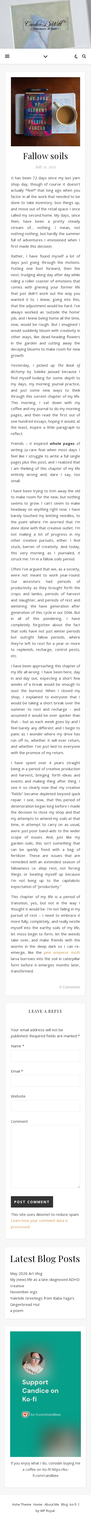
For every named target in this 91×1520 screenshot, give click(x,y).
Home (37, 1504)
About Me (51, 1504)
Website (18, 1096)
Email (17, 1071)
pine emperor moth (62, 952)
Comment (19, 1121)
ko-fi (73, 1504)
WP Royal (47, 1510)
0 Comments (69, 986)
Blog (64, 1504)
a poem (16, 1310)
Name (17, 1045)
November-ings (23, 1291)
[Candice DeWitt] (45, 24)
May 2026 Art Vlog (26, 1273)
